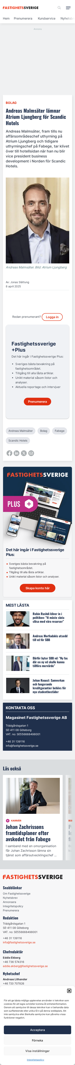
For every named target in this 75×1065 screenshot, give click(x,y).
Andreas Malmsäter (20, 430)
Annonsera (9, 902)
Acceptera (37, 1030)
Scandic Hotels (17, 440)
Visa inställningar (37, 1051)
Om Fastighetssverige (16, 893)
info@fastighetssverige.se (22, 745)
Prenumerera (23, 18)
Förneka (37, 1040)
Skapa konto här (38, 588)
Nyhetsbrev (10, 897)
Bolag (11, 103)
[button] (69, 991)
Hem (6, 18)
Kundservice (46, 18)
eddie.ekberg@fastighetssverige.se (25, 966)
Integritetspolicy (35, 1059)
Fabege (59, 430)
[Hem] (21, 8)
